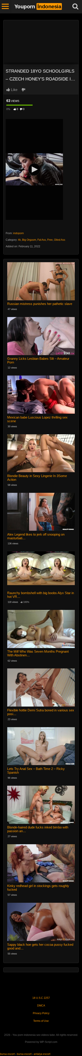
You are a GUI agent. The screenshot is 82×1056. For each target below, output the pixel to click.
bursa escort (7, 1054)
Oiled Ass (59, 239)
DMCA (41, 1005)
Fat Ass (41, 239)
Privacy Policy (41, 1013)
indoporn (18, 233)
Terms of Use (41, 1020)
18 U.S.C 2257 (41, 997)
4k (19, 239)
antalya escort (42, 1054)
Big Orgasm (29, 239)
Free (50, 239)
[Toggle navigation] (5, 6)
